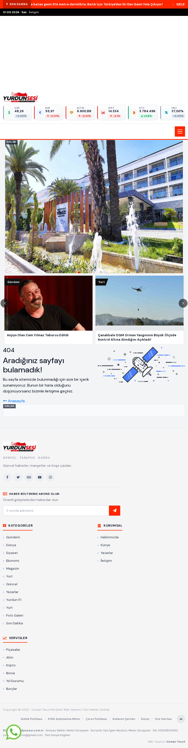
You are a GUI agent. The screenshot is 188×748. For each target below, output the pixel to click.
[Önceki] (4, 303)
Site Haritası (163, 719)
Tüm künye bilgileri (57, 735)
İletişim (34, 12)
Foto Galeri (14, 615)
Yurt (9, 576)
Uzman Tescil (175, 741)
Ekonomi (12, 561)
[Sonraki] (183, 303)
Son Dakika (14, 623)
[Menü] (180, 131)
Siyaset (12, 553)
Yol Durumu (15, 681)
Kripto (11, 665)
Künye (105, 545)
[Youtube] (39, 477)
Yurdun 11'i (14, 600)
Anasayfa (16, 400)
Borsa (10, 673)
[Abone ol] (114, 511)
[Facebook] (7, 477)
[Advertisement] (94, 52)
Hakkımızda (110, 537)
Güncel (11, 584)
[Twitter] (18, 477)
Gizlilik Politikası (31, 719)
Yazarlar (12, 592)
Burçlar (11, 689)
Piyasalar (13, 650)
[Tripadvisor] (28, 477)
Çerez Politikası (96, 719)
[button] (94, 131)
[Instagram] (50, 477)
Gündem (13, 537)
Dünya (11, 545)
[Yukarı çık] (181, 719)
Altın (9, 657)
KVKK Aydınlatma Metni (64, 719)
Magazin (12, 568)
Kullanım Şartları (124, 719)
